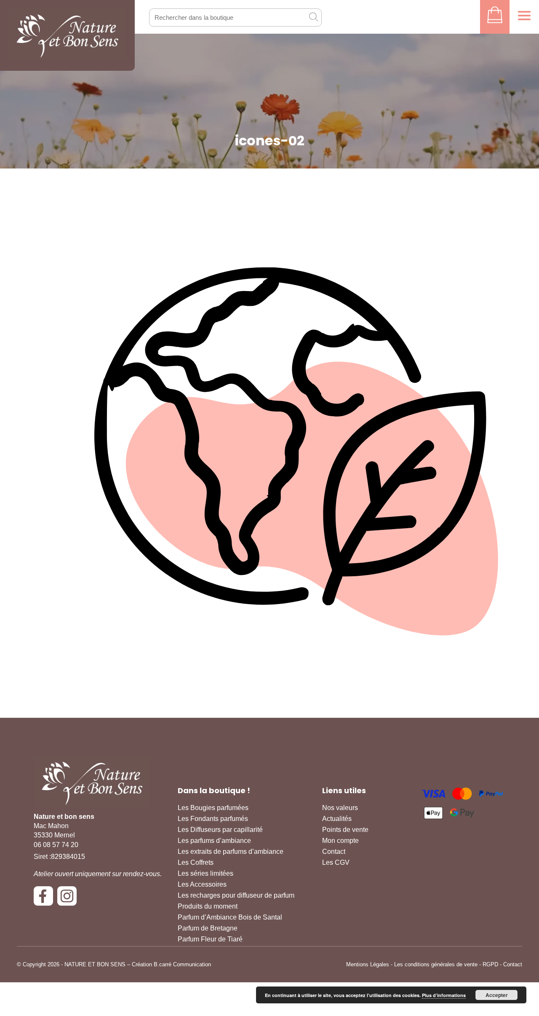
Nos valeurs (340, 807)
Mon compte (340, 840)
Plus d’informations (444, 995)
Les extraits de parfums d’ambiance (230, 851)
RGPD (490, 964)
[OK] (313, 16)
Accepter (497, 995)
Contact (333, 851)
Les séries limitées (205, 873)
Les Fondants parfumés (213, 818)
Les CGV (336, 862)
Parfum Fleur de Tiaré (210, 939)
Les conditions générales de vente (436, 964)
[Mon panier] (494, 17)
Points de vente (345, 829)
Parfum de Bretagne (207, 928)
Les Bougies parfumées (213, 807)
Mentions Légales (367, 964)
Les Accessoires (202, 884)
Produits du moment (207, 906)
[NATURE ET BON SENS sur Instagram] (69, 899)
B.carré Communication (182, 964)
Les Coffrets (195, 862)
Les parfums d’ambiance (214, 840)
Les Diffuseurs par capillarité (220, 829)
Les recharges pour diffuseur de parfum (236, 895)
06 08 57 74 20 (56, 844)
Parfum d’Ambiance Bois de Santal (230, 917)
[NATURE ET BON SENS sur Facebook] (45, 899)
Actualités (337, 818)
